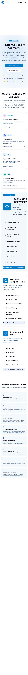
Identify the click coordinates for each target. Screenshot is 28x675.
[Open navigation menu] (25, 2)
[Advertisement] (14, 20)
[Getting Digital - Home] (5, 2)
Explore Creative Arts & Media (13, 369)
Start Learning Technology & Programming (13, 267)
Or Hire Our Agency (14, 70)
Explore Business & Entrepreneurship (12, 323)
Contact (20, 2)
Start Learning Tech (14, 65)
